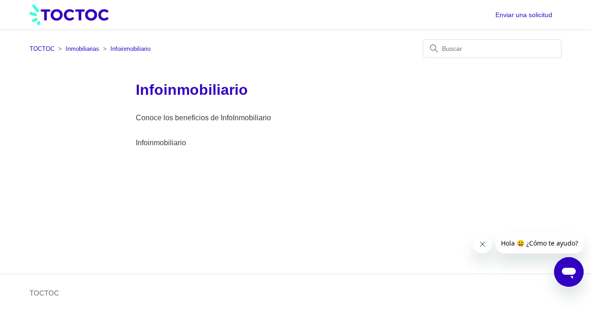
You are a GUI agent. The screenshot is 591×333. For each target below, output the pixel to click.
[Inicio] (69, 15)
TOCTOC (42, 48)
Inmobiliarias (82, 48)
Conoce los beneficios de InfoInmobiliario (203, 118)
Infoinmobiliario (130, 48)
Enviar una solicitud (523, 14)
